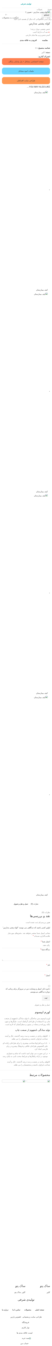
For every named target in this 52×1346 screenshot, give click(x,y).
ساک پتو (45, 1286)
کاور (48, 1292)
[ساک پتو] (38, 1178)
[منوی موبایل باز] (49, 4)
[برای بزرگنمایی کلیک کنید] (45, 9)
